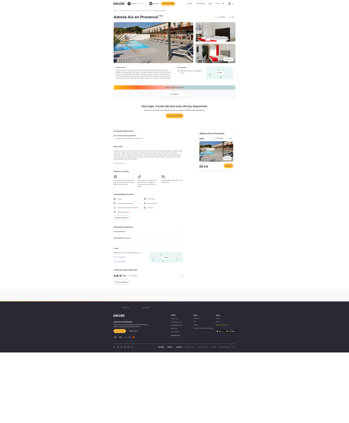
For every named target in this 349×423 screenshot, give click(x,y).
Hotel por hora (125, 307)
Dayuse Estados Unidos (177, 325)
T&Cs (234, 347)
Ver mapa (219, 72)
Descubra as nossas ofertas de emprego (203, 328)
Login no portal (133, 331)
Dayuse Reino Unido (176, 322)
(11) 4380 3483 (121, 261)
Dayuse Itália (174, 328)
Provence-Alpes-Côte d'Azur (126, 10)
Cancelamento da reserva (222, 325)
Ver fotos (229, 59)
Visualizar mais (119, 163)
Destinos (189, 3)
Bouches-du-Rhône (141, 10)
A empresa (196, 318)
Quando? (176, 94)
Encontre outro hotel (174, 116)
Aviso (194, 321)
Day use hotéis (145, 307)
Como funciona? (200, 3)
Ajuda (210, 3)
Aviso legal (213, 347)
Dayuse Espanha (175, 332)
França (115, 10)
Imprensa (195, 325)
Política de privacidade (224, 347)
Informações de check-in (122, 238)
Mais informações (121, 218)
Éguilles (149, 10)
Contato (218, 318)
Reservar (228, 166)
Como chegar (120, 257)
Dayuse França (174, 318)
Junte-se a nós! (119, 331)
